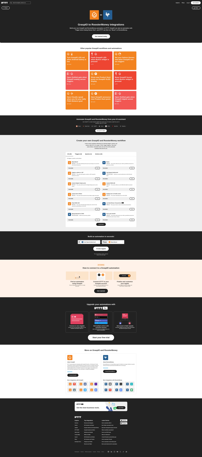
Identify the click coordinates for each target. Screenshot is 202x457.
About (102, 451)
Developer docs (78, 441)
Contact (94, 451)
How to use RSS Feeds (106, 432)
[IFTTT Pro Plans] (123, 203)
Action (74, 163)
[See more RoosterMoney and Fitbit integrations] (129, 384)
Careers (82, 451)
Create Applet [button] (101, 249)
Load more (101, 224)
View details (70, 178)
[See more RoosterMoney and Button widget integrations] (108, 389)
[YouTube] (117, 452)
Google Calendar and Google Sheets (91, 427)
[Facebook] (108, 452)
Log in (188, 2)
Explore (178, 2)
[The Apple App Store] (123, 420)
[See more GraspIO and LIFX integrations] (94, 384)
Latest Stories (105, 420)
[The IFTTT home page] (4, 3)
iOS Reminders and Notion (89, 436)
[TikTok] (123, 452)
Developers (77, 451)
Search (76, 436)
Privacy (98, 451)
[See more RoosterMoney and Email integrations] (119, 389)
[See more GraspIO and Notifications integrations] (83, 389)
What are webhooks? (106, 434)
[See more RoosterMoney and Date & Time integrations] (108, 384)
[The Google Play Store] (123, 423)
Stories (76, 425)
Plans (183, 2)
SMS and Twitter (87, 434)
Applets (76, 427)
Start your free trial (101, 337)
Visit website (69, 371)
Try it (97, 168)
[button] (101, 291)
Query (109, 204)
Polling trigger (110, 174)
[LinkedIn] (111, 452)
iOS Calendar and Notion (89, 425)
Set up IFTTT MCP (101, 130)
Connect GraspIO (72, 375)
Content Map (77, 434)
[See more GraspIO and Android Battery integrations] (72, 389)
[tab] (69, 154)
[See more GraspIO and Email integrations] (94, 389)
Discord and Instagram (88, 422)
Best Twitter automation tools (107, 425)
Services (76, 422)
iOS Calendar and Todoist (89, 439)
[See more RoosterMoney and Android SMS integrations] (129, 389)
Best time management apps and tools (109, 427)
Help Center (77, 432)
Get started (196, 2)
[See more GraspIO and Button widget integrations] (72, 384)
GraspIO (83, 24)
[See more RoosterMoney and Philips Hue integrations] (119, 384)
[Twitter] (120, 452)
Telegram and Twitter (88, 441)
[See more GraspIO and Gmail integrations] (83, 384)
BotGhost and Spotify (88, 432)
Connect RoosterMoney (110, 371)
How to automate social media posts (109, 441)
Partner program (88, 451)
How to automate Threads (107, 439)
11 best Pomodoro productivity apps (109, 436)
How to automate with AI (106, 422)
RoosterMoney (100, 24)
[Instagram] (114, 452)
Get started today (101, 36)
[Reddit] (126, 452)
